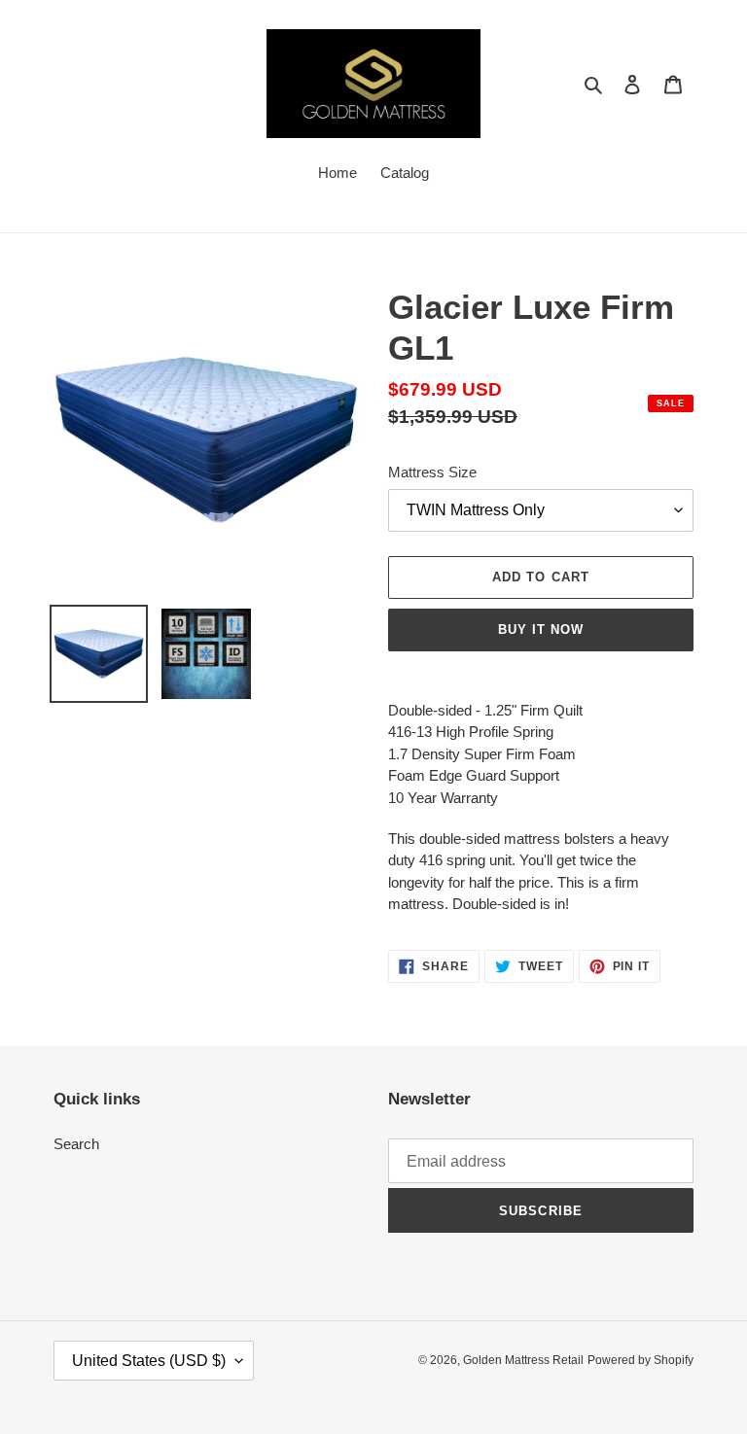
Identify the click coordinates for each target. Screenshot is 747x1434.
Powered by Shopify (640, 1360)
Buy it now (541, 629)
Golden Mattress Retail (523, 1360)
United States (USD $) (149, 1360)
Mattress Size (432, 472)
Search (76, 1144)
